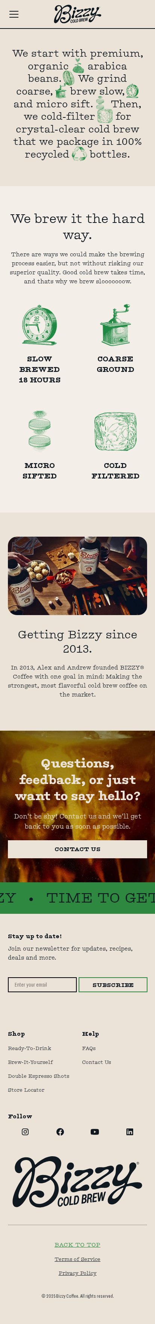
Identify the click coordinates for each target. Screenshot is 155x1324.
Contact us (77, 849)
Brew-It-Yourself (30, 1062)
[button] (24, 14)
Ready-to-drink (29, 1048)
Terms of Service (77, 1259)
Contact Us (96, 1062)
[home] (77, 14)
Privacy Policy (78, 1273)
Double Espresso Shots (38, 1076)
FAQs (89, 1048)
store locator (26, 1090)
